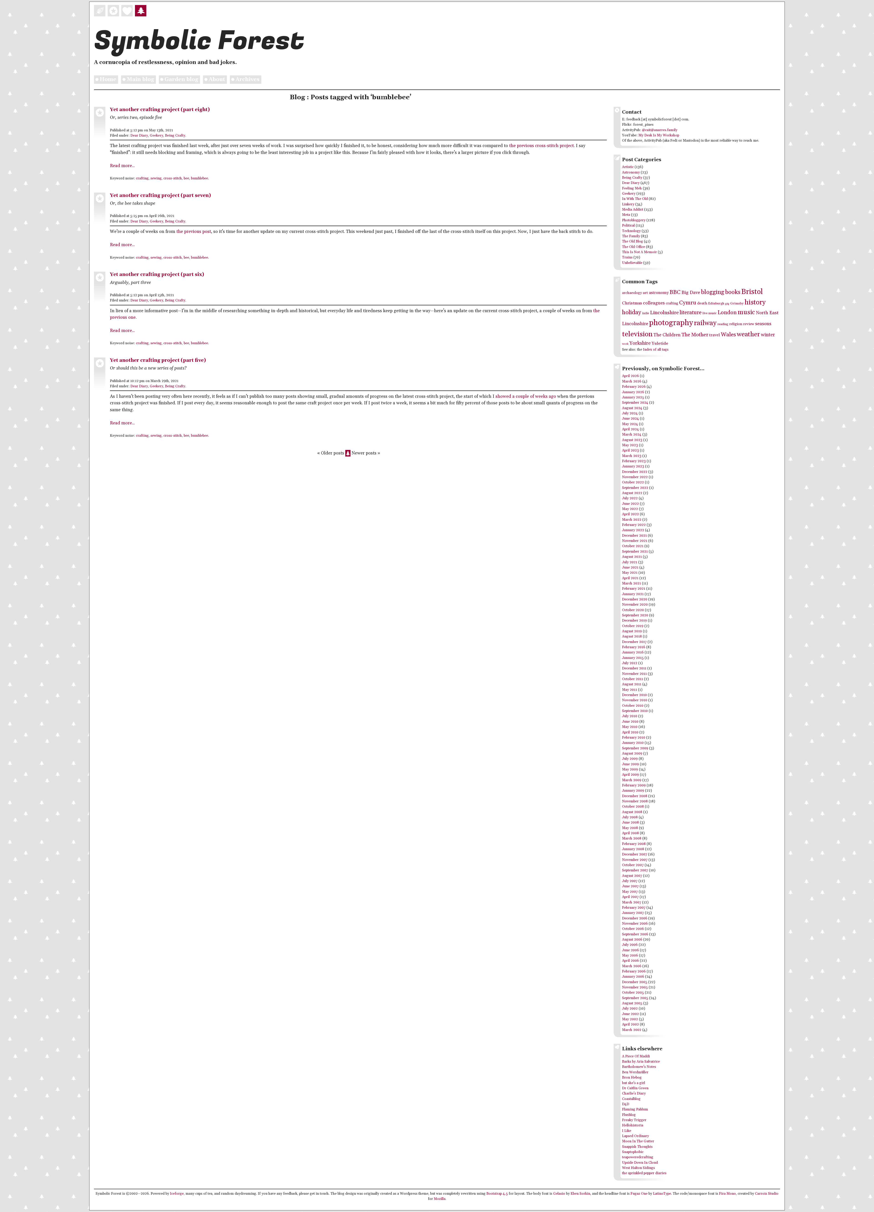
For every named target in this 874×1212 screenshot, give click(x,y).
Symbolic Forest (199, 41)
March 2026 (631, 381)
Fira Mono (727, 1194)
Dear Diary (139, 135)
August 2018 (632, 636)
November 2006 (635, 923)
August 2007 (632, 876)
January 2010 (633, 743)
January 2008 (633, 849)
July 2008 (630, 817)
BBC (675, 292)
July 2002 (630, 1008)
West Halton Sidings (638, 1168)
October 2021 (632, 546)
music (746, 312)
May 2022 (630, 509)
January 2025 (633, 397)
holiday (631, 312)
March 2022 (631, 520)
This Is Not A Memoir (639, 252)
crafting (142, 178)
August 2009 (632, 753)
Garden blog (181, 79)
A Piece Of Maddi (636, 1056)
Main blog (140, 79)
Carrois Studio (766, 1194)
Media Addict (632, 209)
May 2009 (630, 769)
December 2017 (634, 642)
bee (186, 178)
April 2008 (630, 833)
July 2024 (630, 413)
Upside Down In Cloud (640, 1163)
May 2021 (630, 573)
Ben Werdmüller (635, 1072)
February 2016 (633, 647)
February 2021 (633, 589)
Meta (626, 215)
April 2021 (630, 578)
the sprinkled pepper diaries (644, 1173)
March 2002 (631, 1030)
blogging (712, 292)
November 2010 (634, 700)
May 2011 (629, 690)
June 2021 (630, 567)
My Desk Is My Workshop (658, 135)
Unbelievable (632, 263)
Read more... (122, 166)
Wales (728, 334)
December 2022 (634, 472)
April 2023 (630, 450)
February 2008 (634, 844)
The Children (667, 335)
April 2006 (630, 961)
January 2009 (633, 790)
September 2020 (635, 615)
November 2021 (634, 541)
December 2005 (634, 982)
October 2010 (632, 706)
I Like (626, 1131)
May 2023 (630, 445)
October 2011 (632, 679)
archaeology (632, 293)
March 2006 (631, 966)
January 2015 (633, 658)
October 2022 (633, 482)
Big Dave (690, 293)
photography (671, 323)
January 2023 (633, 466)
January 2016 (633, 652)
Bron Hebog (632, 1077)
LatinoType (662, 1194)
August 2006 (632, 939)
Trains (627, 257)
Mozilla (439, 1199)
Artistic (628, 167)
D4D (625, 1104)
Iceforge (177, 1194)
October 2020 (633, 610)
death (702, 303)
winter (768, 335)
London (727, 312)
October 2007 (633, 865)
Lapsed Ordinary (635, 1136)
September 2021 (635, 551)
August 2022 (632, 493)
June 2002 (630, 1014)
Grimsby (737, 303)
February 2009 (634, 785)
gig (727, 303)
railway (705, 323)
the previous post (193, 232)
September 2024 (635, 403)
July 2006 (630, 945)
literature (690, 312)
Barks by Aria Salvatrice (641, 1061)
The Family (631, 236)
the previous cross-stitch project (541, 146)
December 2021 (634, 535)
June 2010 (630, 722)
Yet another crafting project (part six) (157, 274)
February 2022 (634, 525)
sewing (156, 178)
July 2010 (629, 716)
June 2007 (630, 886)
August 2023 (632, 440)
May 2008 (630, 828)
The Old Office (633, 247)
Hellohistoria (632, 1125)
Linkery (628, 204)
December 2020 (634, 599)
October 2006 (633, 929)
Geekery (156, 135)
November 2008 (635, 801)
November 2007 (635, 860)
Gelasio (559, 1194)
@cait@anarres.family (659, 130)
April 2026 (630, 376)
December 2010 (634, 695)
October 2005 (633, 992)
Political (628, 225)
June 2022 (630, 504)
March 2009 (631, 780)
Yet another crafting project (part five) (158, 360)
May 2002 (630, 1019)
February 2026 (634, 387)
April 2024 (630, 429)
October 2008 (633, 806)
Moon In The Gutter (638, 1141)
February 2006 (634, 971)
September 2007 (635, 870)
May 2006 (630, 955)
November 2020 (635, 604)
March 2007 (631, 902)
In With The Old (635, 199)
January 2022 (633, 530)
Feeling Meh (632, 188)
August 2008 (632, 812)
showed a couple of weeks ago (525, 396)
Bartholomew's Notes (639, 1067)
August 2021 (632, 557)
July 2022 (630, 498)
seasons (763, 324)
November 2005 (635, 987)
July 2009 (630, 759)
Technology (631, 231)
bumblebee (199, 178)
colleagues (654, 303)
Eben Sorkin (580, 1194)
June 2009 (630, 764)
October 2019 (632, 626)
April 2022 (630, 514)
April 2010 (630, 732)
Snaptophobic (632, 1152)
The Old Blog (632, 241)
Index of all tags (655, 349)
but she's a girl (633, 1083)
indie (645, 313)
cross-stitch (172, 178)
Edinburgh (716, 303)
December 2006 (634, 918)
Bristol (752, 291)
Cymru (687, 302)
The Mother (694, 335)
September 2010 (635, 711)
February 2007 (633, 908)
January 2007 (633, 913)
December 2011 (634, 668)
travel (714, 335)
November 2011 (634, 674)
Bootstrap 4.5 (497, 1194)
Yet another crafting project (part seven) (160, 195)
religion (735, 324)
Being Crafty (175, 135)
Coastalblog (631, 1099)
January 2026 (633, 392)
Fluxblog (629, 1115)
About (217, 79)
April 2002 (630, 1024)
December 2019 (634, 620)
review (748, 324)
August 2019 (632, 631)
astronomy (659, 292)
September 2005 (635, 998)
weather (748, 334)
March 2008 (631, 838)
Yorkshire (640, 343)
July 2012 (629, 663)
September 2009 (635, 748)
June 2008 (630, 822)
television (637, 334)
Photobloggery (633, 220)
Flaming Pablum (635, 1109)
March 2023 (631, 456)
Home (108, 79)
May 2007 (630, 892)
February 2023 (634, 461)
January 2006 (633, 977)
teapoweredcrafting (637, 1157)
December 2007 (634, 854)
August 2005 (632, 1003)
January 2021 (633, 594)
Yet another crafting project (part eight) (160, 110)
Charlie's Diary (634, 1093)
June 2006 (630, 950)
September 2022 (635, 488)
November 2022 (635, 477)
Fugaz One (639, 1194)
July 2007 (630, 881)
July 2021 (629, 562)
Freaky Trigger (634, 1120)
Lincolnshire (664, 312)
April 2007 (630, 897)
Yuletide (660, 343)
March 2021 (631, 583)
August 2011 (631, 684)
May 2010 (630, 727)
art (645, 293)
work (625, 344)
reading (722, 324)
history (755, 302)
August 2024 (632, 408)
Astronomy (631, 172)
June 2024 (630, 418)
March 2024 (631, 434)
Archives (247, 79)
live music (709, 313)
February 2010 (633, 737)
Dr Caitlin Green (635, 1088)
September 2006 (635, 934)
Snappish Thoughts (637, 1147)
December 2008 (634, 796)
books (732, 292)
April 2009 (630, 775)
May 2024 (630, 424)
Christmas (632, 303)
